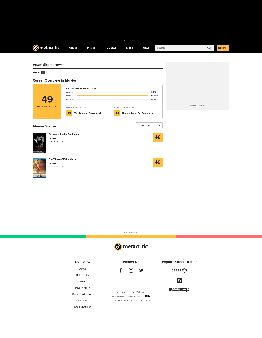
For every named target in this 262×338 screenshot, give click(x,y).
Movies (91, 47)
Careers (82, 281)
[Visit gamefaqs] (179, 290)
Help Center (82, 275)
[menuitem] (73, 48)
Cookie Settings (82, 306)
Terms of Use (82, 300)
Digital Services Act (82, 294)
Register (222, 47)
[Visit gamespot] (179, 272)
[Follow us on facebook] (121, 271)
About (82, 268)
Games (73, 47)
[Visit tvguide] (179, 282)
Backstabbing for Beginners (137, 113)
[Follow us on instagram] (131, 271)
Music (129, 47)
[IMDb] (147, 296)
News (146, 47)
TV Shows (110, 47)
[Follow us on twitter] (141, 271)
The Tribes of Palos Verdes (88, 113)
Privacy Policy (82, 287)
